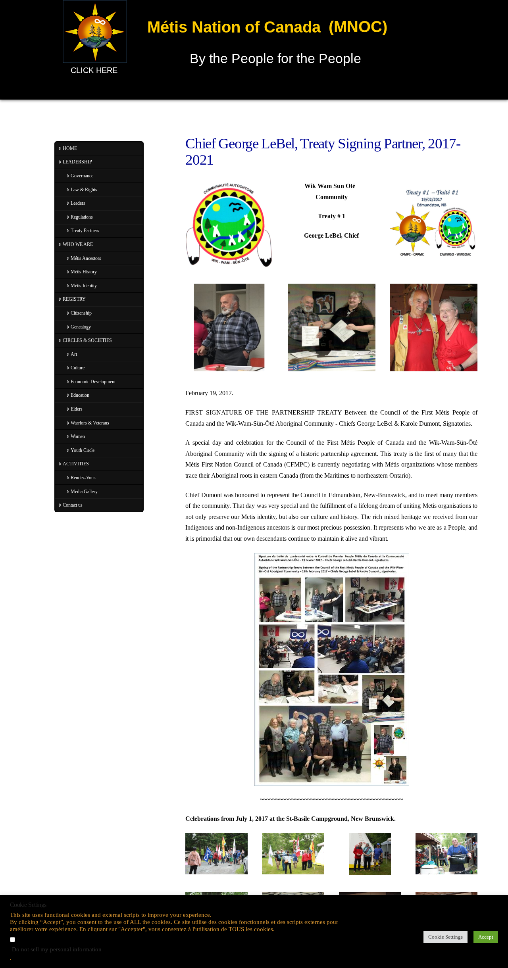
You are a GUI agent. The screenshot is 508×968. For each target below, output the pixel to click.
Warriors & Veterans (90, 423)
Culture (78, 368)
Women (78, 436)
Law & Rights (84, 189)
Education (80, 395)
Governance (82, 176)
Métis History (84, 272)
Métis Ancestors (86, 258)
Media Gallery (84, 491)
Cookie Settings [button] (445, 937)
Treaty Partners (85, 230)
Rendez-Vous (83, 477)
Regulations (82, 217)
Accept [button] (485, 937)
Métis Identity (84, 285)
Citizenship (81, 313)
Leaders (78, 203)
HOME (70, 148)
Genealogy (81, 327)
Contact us (73, 505)
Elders (77, 409)
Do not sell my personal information (57, 949)
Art (74, 354)
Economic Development (93, 381)
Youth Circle (82, 450)
